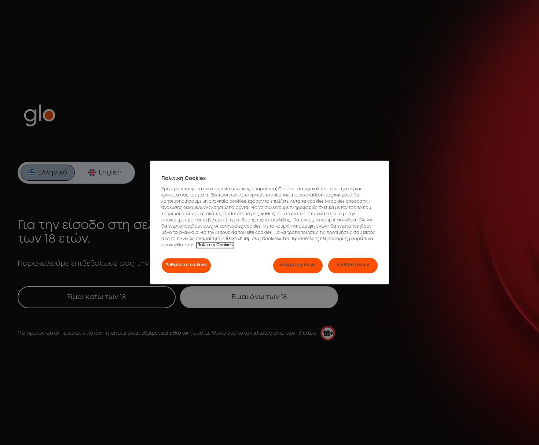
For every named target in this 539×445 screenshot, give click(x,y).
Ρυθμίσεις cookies (186, 265)
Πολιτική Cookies (215, 245)
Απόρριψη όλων (297, 265)
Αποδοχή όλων (353, 265)
